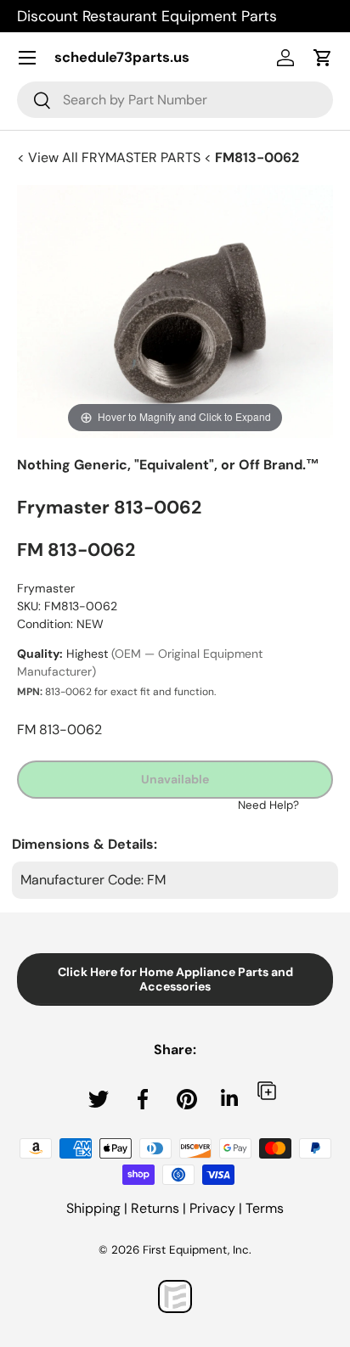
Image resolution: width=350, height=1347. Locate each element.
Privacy (212, 1208)
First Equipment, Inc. (197, 1250)
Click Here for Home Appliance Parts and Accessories (175, 979)
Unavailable (175, 779)
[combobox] (175, 99)
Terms (265, 1208)
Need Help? (268, 805)
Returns (155, 1208)
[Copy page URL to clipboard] (267, 1090)
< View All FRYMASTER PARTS (110, 157)
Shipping (93, 1208)
